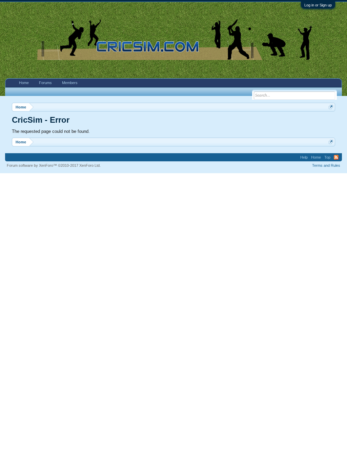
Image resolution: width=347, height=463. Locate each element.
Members (70, 83)
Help (304, 157)
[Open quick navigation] (331, 107)
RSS (336, 157)
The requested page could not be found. (51, 131)
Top (327, 157)
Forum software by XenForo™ (54, 165)
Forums (45, 83)
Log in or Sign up (318, 5)
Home (24, 83)
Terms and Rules (326, 165)
